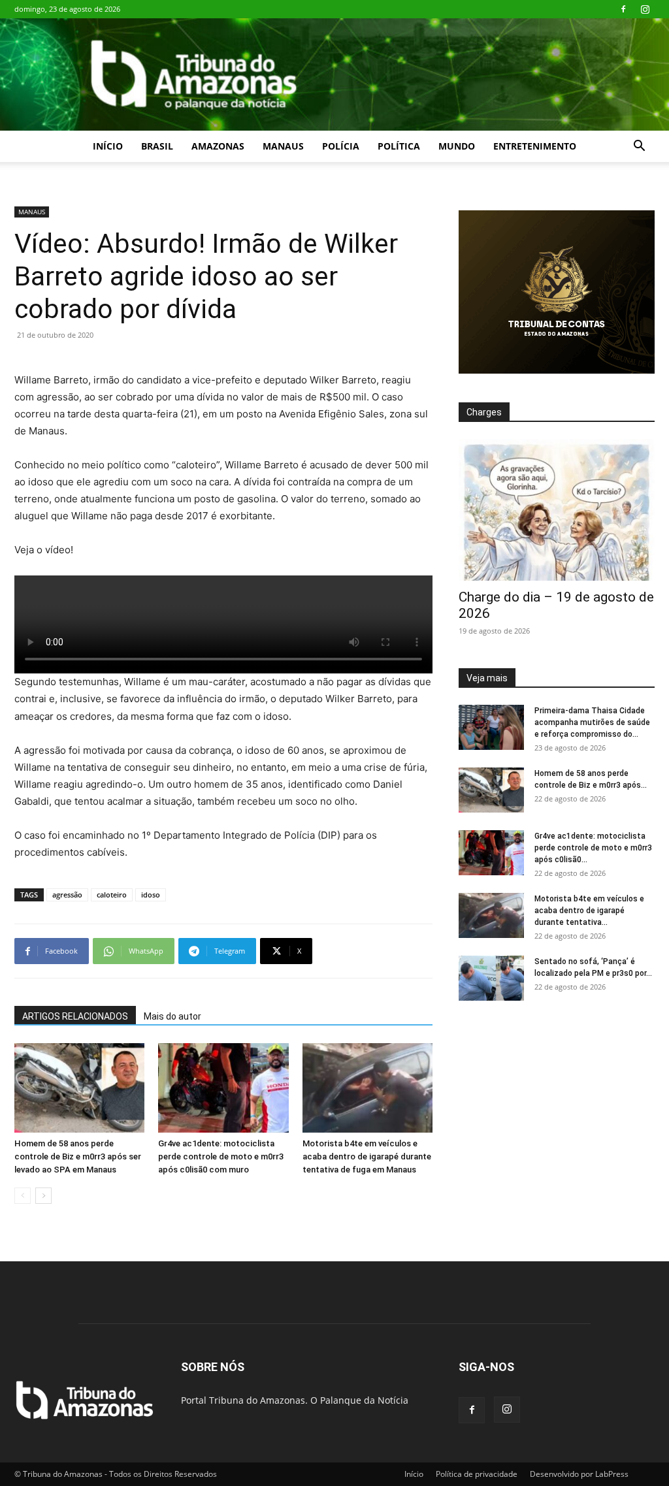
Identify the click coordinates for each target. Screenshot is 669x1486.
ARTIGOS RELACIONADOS (75, 1016)
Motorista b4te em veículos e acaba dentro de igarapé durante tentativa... (589, 910)
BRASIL (157, 146)
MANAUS (283, 146)
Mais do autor (172, 1016)
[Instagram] (645, 9)
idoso (150, 894)
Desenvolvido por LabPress (579, 1473)
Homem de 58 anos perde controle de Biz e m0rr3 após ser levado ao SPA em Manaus (77, 1156)
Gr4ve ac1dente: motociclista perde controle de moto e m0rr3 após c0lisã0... (593, 848)
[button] (639, 147)
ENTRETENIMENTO (534, 146)
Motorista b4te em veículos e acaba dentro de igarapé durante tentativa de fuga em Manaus (366, 1156)
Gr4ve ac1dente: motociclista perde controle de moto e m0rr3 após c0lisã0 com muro (221, 1156)
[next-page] (43, 1195)
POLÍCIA (340, 146)
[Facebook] (623, 9)
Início (108, 146)
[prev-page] (22, 1195)
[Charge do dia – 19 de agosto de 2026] (557, 510)
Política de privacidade (476, 1473)
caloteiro (112, 894)
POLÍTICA (399, 146)
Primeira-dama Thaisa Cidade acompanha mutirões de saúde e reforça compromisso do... (592, 722)
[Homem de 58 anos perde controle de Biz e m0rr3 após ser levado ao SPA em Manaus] (79, 1088)
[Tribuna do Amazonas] (334, 74)
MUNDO (456, 146)
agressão (67, 894)
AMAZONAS (217, 146)
